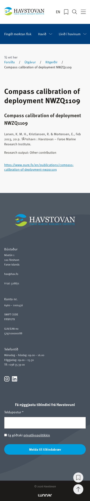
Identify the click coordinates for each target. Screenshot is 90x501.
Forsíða (9, 62)
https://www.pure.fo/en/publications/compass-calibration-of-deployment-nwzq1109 (39, 167)
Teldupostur (14, 412)
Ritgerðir (51, 62)
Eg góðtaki (28, 435)
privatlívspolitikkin (36, 435)
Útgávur (30, 62)
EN (58, 11)
